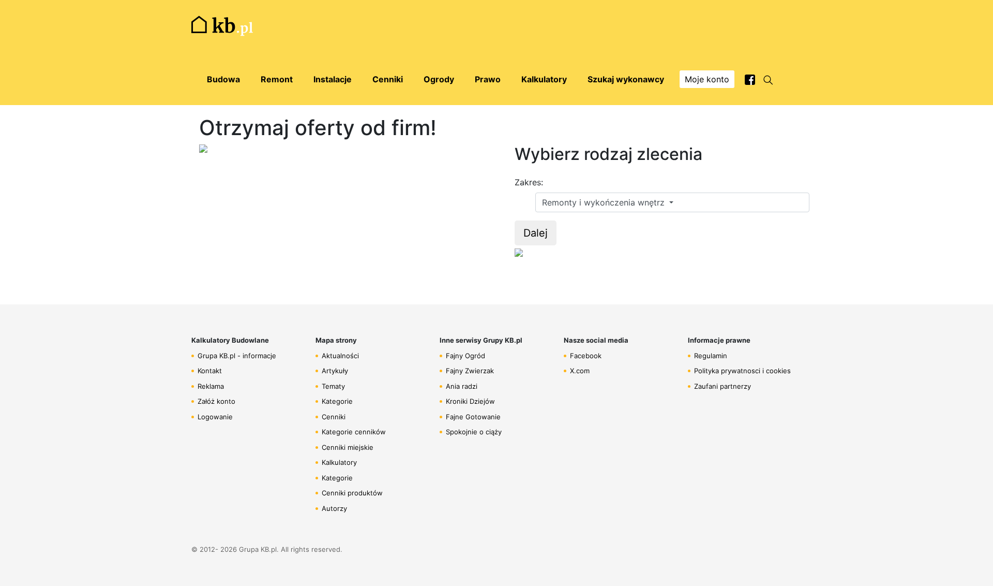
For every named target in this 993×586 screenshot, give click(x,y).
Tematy (333, 386)
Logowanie (215, 417)
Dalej (535, 233)
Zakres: (529, 182)
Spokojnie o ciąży (474, 432)
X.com (580, 371)
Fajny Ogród (465, 355)
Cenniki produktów (352, 493)
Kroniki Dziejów (470, 401)
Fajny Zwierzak (470, 371)
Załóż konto (216, 401)
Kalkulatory (339, 462)
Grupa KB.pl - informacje (237, 355)
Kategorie (337, 401)
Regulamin (710, 355)
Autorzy (334, 508)
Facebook (585, 355)
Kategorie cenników (354, 432)
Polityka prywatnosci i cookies (742, 371)
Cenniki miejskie (347, 447)
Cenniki (333, 417)
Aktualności (340, 355)
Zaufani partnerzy (722, 386)
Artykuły (335, 371)
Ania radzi (461, 386)
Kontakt (210, 371)
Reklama (211, 386)
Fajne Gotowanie (473, 417)
